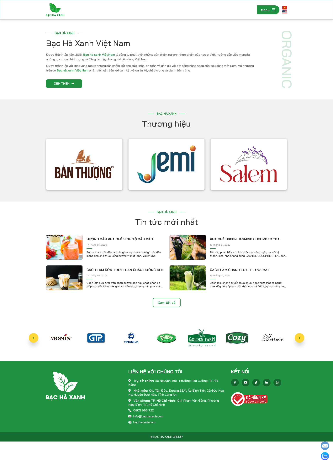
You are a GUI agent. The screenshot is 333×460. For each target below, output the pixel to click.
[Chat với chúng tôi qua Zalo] (325, 456)
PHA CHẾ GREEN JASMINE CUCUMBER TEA (245, 239)
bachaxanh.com (144, 422)
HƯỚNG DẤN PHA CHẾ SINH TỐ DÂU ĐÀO (120, 239)
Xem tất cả (166, 302)
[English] (284, 12)
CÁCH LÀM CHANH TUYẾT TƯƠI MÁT (239, 270)
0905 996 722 (143, 410)
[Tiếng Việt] (284, 7)
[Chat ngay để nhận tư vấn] (325, 445)
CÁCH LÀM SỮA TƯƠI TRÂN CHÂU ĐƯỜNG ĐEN (125, 270)
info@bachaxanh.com (148, 416)
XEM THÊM (62, 83)
